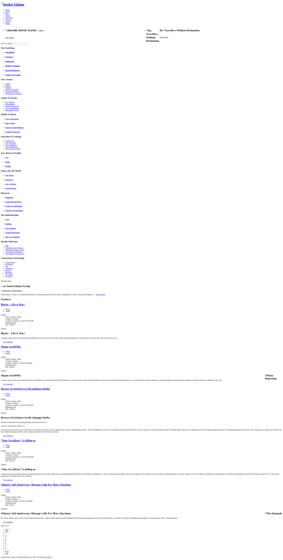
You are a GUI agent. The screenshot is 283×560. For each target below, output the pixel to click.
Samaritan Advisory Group (14, 250)
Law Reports (9, 102)
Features (9, 57)
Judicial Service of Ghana (14, 248)
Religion (8, 88)
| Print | (7, 309)
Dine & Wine (10, 123)
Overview (8, 276)
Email (7, 311)
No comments (8, 342)
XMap (7, 24)
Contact (8, 22)
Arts (7, 158)
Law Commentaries (12, 108)
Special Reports (12, 70)
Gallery (8, 16)
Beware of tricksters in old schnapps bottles (25, 388)
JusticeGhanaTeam (12, 233)
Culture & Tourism (11, 90)
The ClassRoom (11, 145)
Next (7, 551)
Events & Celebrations (13, 206)
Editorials (9, 61)
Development (10, 104)
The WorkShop (10, 143)
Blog (7, 14)
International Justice (12, 110)
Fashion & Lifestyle (12, 132)
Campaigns (9, 268)
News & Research (12, 119)
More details (9, 38)
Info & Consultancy (12, 237)
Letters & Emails (13, 75)
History (8, 84)
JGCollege (9, 18)
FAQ (7, 220)
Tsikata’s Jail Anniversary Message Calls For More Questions (36, 484)
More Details (100, 295)
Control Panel (10, 262)
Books (7, 162)
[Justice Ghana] (12, 4)
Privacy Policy (46, 557)
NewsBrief (9, 52)
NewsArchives (10, 228)
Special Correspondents (14, 211)
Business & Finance (12, 92)
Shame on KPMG (11, 346)
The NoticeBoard (11, 147)
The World (9, 175)
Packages (8, 272)
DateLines (9, 180)
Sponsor (8, 20)
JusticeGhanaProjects (13, 202)
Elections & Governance (13, 94)
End (6, 553)
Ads (6, 266)
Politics (7, 86)
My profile (9, 264)
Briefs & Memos (12, 66)
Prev (7, 531)
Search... (4, 43)
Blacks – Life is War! (13, 304)
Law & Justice (10, 184)
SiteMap (8, 224)
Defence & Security (12, 106)
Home (7, 10)
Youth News (9, 141)
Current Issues (10, 188)
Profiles (8, 166)
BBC (7, 246)
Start (7, 530)
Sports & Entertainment (14, 128)
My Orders (9, 274)
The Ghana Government (13, 252)
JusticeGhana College (12, 149)
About (7, 12)
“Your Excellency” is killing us (18, 440)
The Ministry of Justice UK (14, 254)
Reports (8, 270)
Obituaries (9, 198)
